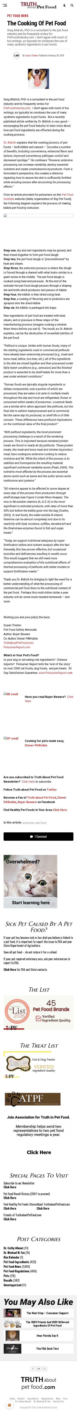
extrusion (28, 823)
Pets (6, 1276)
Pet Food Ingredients (16, 1262)
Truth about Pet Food (41, 797)
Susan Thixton (32, 55)
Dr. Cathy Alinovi (13, 1248)
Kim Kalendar (12, 1257)
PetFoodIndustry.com (17, 108)
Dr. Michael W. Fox (14, 1253)
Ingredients (33, 1398)
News (58, 1398)
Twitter (52, 789)
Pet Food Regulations (17, 1271)
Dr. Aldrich (10, 142)
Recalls (8, 1280)
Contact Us (58, 1401)
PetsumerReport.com (17, 647)
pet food (41, 823)
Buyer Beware (27, 802)
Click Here (28, 781)
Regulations (47, 1398)
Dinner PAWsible (36, 745)
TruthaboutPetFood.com (18, 643)
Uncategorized (12, 1285)
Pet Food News (12, 1266)
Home (12, 1398)
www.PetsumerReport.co (55, 673)
